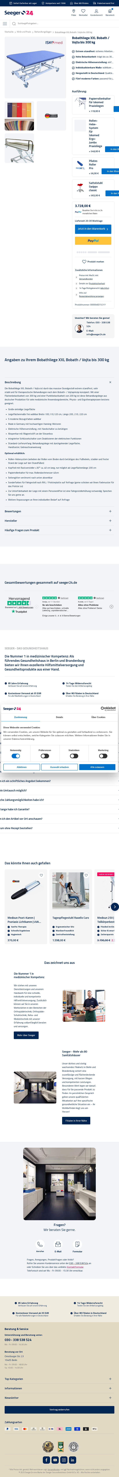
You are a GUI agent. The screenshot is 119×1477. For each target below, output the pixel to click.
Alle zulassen (97, 767)
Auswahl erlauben (59, 767)
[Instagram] (64, 1467)
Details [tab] (59, 717)
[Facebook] (46, 1467)
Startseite (9, 32)
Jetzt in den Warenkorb (91, 229)
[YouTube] (55, 1467)
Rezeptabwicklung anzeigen (91, 298)
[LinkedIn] (72, 1467)
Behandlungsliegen (43, 32)
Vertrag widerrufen (60, 1411)
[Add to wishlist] (41, 877)
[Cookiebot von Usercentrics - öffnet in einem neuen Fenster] (103, 708)
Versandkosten (86, 280)
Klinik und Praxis (24, 32)
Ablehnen (22, 767)
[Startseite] (19, 13)
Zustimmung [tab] (20, 717)
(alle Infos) (104, 289)
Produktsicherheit (97, 285)
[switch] (45, 756)
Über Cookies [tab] (98, 717)
